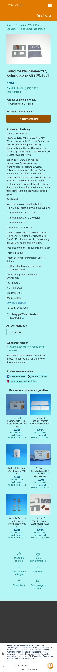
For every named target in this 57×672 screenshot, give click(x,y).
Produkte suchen (19, 559)
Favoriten (38, 571)
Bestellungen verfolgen (19, 573)
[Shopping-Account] (50, 16)
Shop (9, 25)
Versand (16, 91)
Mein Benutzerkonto (38, 559)
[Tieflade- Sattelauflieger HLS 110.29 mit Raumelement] (40, 454)
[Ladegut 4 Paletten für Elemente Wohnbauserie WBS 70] (16, 504)
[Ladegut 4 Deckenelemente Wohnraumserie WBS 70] (40, 404)
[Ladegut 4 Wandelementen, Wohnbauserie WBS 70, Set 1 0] (28, 49)
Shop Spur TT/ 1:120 (27, 25)
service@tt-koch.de (16, 302)
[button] (16, 332)
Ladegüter (11, 28)
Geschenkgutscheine (38, 587)
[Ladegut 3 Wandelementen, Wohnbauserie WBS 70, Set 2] (40, 504)
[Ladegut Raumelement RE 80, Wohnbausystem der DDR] (16, 404)
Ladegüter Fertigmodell (33, 28)
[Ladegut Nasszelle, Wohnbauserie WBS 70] (16, 454)
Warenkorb (19, 585)
